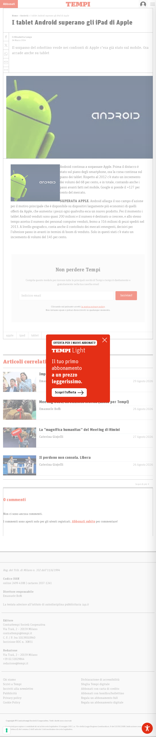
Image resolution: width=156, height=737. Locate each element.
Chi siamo (9, 679)
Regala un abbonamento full (99, 697)
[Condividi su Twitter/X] (6, 45)
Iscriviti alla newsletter (18, 688)
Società (24, 15)
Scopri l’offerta (65, 392)
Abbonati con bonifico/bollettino (102, 693)
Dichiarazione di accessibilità (100, 679)
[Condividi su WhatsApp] (6, 54)
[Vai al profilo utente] (143, 4)
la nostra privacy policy (93, 306)
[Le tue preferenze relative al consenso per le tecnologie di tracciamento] (6, 730)
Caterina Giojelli (51, 436)
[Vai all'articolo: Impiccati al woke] (19, 382)
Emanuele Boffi (50, 409)
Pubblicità (10, 693)
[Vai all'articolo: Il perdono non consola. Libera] (19, 465)
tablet (35, 335)
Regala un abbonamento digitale (102, 702)
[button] (6, 70)
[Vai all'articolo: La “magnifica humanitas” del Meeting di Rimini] (19, 438)
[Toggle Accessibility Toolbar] (147, 728)
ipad (22, 335)
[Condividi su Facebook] (6, 37)
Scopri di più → (142, 484)
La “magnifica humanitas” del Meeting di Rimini (79, 430)
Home (15, 15)
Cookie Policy (11, 702)
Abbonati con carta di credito (100, 688)
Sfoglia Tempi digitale (95, 684)
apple (10, 335)
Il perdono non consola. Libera (65, 458)
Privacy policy (12, 697)
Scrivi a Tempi (12, 684)
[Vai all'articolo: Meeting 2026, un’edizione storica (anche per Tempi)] (19, 410)
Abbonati (9, 4)
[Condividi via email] (6, 62)
